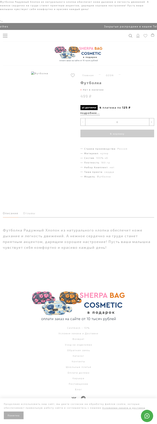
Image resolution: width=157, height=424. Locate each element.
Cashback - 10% (78, 327)
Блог (78, 389)
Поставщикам (78, 383)
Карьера (78, 378)
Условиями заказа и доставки (123, 407)
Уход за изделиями (78, 344)
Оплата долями (79, 372)
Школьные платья (78, 367)
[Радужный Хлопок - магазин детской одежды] (78, 53)
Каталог (78, 355)
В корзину (117, 133)
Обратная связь (78, 350)
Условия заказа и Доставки (78, 333)
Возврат (78, 339)
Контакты (78, 361)
